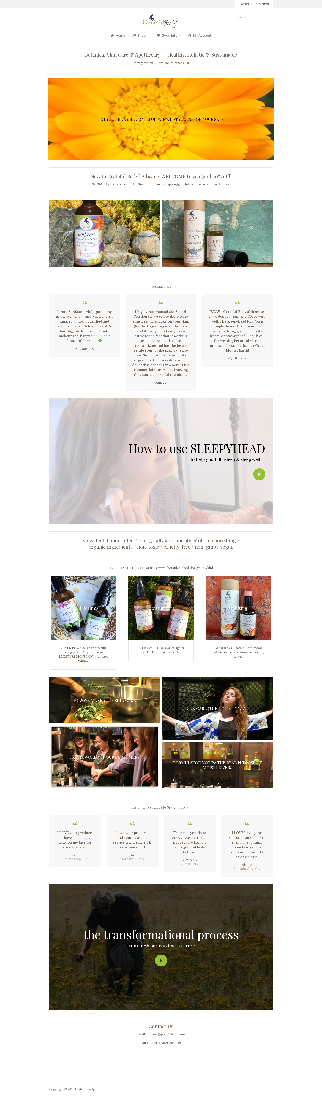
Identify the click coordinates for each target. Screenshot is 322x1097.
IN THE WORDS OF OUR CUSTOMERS (104, 757)
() (243, 4)
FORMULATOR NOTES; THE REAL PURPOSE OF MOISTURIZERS (217, 765)
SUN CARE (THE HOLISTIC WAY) (217, 708)
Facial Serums (84, 608)
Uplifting (238, 608)
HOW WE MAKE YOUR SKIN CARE (104, 700)
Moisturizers (161, 608)
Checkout (262, 4)
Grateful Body (84, 1089)
